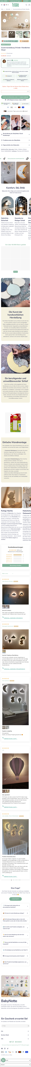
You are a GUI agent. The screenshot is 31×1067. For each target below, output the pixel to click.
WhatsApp (15, 899)
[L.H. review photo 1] (15, 771)
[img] (5, 579)
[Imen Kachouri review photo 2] (4, 727)
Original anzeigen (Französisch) (14, 669)
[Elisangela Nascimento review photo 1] (15, 639)
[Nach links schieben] (4, 20)
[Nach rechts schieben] (26, 20)
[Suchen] (26, 4)
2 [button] (13, 880)
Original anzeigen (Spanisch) (13, 618)
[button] (3, 53)
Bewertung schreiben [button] (15, 565)
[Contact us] (3, 1060)
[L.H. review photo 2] (4, 791)
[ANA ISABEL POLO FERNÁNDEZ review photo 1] (15, 837)
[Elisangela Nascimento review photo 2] (4, 651)
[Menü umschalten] (1, 4)
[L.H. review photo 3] (7, 791)
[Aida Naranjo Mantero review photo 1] (15, 594)
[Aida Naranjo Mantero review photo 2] (4, 607)
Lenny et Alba (8, 1055)
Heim (2, 9)
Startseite (8, 9)
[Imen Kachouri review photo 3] (7, 727)
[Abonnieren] (28, 1025)
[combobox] (15, 1060)
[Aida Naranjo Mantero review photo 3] (7, 607)
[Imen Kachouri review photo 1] (15, 704)
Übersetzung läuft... (10, 738)
